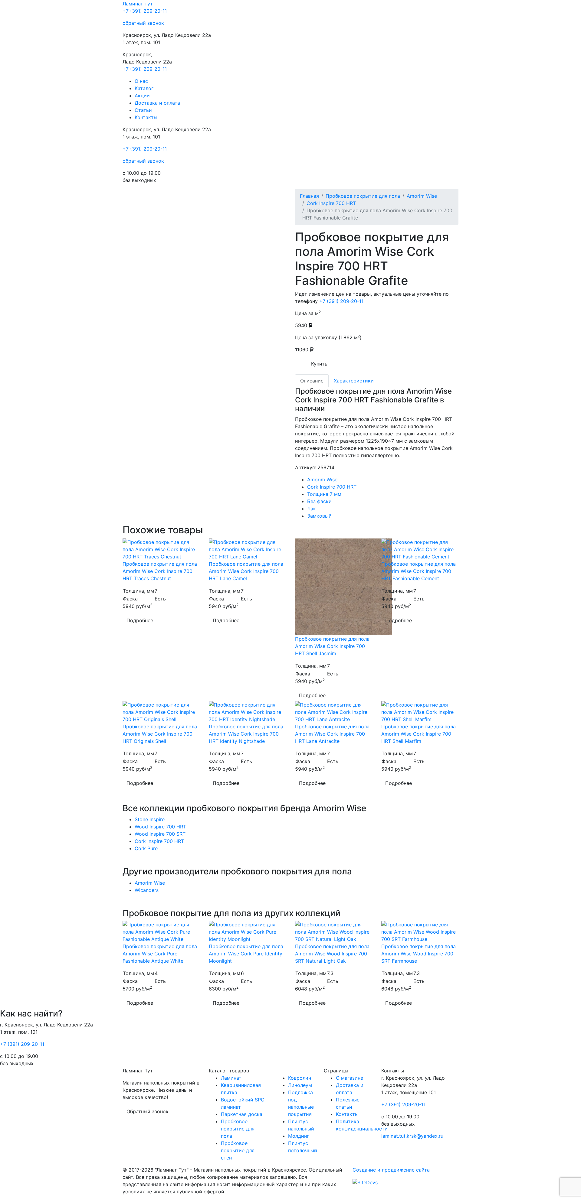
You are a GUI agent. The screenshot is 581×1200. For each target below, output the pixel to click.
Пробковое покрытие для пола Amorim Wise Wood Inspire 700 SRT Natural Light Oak (332, 953)
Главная (309, 196)
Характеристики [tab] (354, 381)
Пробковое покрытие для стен (237, 1150)
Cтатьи (143, 110)
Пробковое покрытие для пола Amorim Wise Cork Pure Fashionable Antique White (160, 953)
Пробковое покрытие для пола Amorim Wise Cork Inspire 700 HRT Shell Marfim (418, 734)
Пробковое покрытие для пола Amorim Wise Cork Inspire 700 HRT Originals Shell (160, 734)
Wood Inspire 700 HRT (160, 827)
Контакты (146, 117)
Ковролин (299, 1078)
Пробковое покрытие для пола (363, 196)
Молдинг (298, 1136)
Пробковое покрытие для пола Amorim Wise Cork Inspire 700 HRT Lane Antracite (332, 734)
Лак (311, 509)
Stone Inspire (150, 819)
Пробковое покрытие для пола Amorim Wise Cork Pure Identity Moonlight (246, 953)
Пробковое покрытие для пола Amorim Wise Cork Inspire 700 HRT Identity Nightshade (246, 734)
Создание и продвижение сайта (391, 1170)
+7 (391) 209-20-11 (145, 11)
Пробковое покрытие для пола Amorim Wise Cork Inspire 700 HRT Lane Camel (246, 571)
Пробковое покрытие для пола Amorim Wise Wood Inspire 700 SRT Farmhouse (418, 953)
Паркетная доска (241, 1114)
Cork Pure (146, 848)
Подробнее (139, 620)
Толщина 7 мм (324, 494)
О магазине (349, 1078)
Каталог (144, 88)
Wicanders (147, 890)
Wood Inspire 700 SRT (160, 834)
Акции (142, 96)
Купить (319, 364)
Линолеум (300, 1085)
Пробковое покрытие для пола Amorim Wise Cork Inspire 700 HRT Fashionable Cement (418, 571)
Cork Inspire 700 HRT (331, 203)
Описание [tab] (311, 381)
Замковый (319, 516)
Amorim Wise (422, 196)
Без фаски (319, 501)
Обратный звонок (147, 1111)
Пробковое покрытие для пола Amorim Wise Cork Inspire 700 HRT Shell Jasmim (332, 646)
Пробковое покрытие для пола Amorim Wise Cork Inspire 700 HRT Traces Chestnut (160, 571)
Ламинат (138, 4)
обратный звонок (143, 23)
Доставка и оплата (157, 103)
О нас (141, 81)
